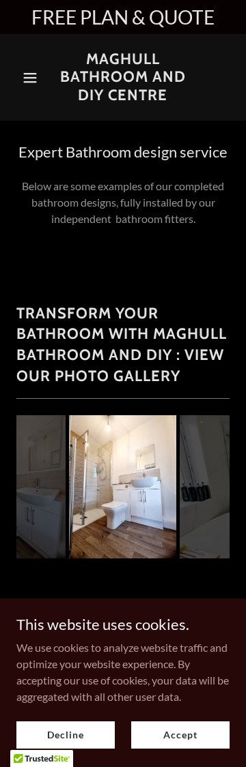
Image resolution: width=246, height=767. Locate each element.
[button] (32, 77)
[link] (123, 95)
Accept (180, 734)
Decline (65, 734)
